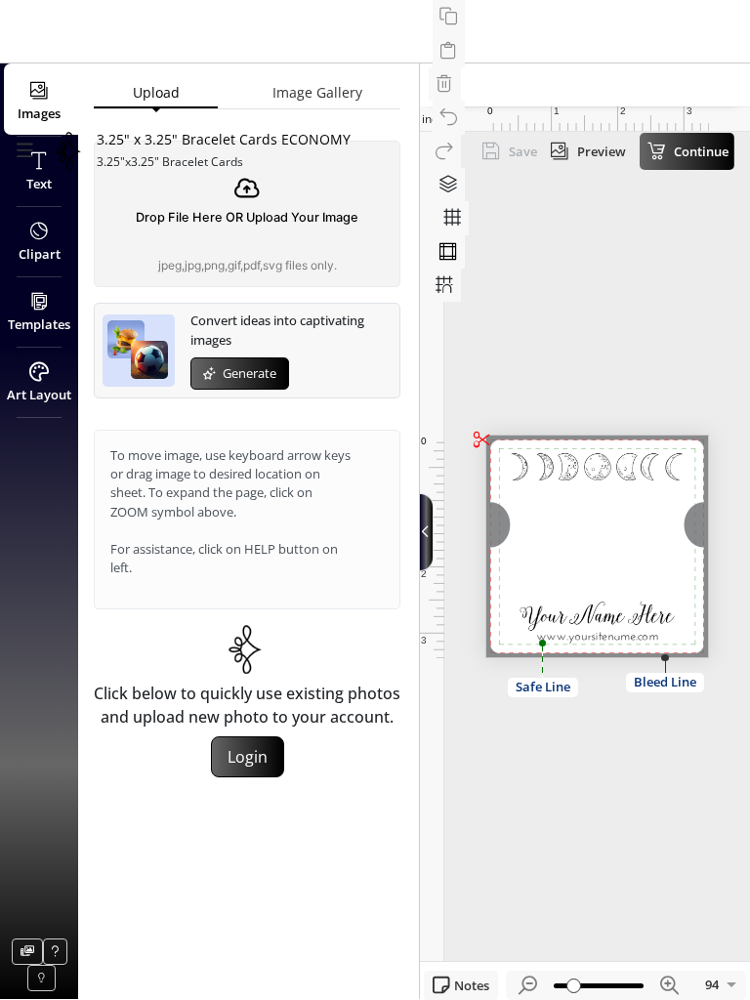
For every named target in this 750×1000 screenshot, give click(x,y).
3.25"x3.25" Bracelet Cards (170, 161)
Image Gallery (317, 92)
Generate (248, 373)
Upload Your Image (302, 217)
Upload (156, 92)
